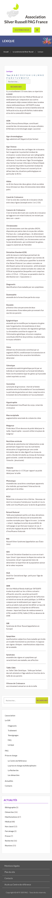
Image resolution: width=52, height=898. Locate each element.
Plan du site (9, 872)
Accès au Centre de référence (17, 884)
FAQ (9, 740)
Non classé (9, 826)
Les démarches (13, 775)
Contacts (8, 786)
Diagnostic (12, 726)
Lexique (11, 745)
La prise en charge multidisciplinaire (22, 766)
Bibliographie (10, 807)
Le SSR (7, 720)
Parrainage (9, 831)
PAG (6, 751)
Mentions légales (12, 866)
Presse (7, 836)
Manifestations (11, 817)
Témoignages (13, 735)
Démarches (9, 812)
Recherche (9, 841)
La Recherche (13, 770)
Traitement (12, 730)
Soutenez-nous (22, 30)
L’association (10, 715)
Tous (8, 75)
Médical (8, 822)
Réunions (8, 845)
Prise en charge (11, 755)
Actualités (9, 781)
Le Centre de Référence (17, 761)
